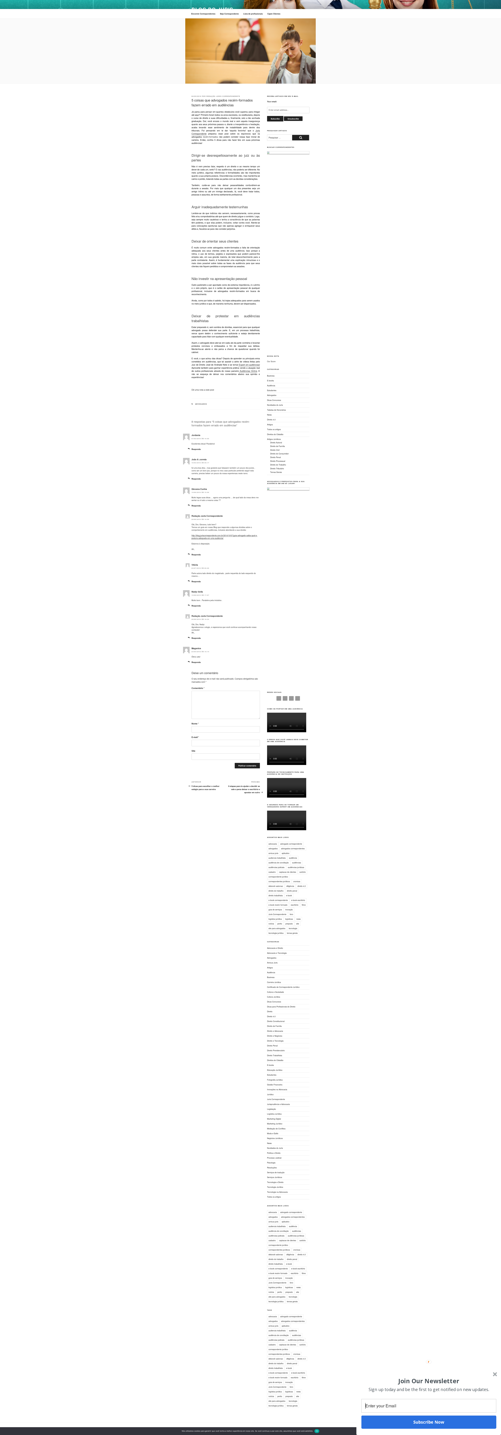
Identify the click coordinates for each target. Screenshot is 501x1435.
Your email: (272, 101)
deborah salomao (276, 886)
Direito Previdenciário (276, 1050)
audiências (296, 862)
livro (291, 914)
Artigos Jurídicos (274, 439)
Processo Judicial (274, 1157)
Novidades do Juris (275, 405)
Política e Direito (274, 1153)
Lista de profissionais (253, 13)
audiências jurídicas (296, 867)
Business (271, 375)
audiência (293, 858)
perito (279, 923)
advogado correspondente (291, 843)
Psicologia (271, 1162)
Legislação (271, 1109)
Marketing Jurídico (274, 1123)
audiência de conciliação (279, 862)
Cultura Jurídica (273, 996)
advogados (273, 848)
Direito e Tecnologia (275, 1040)
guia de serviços (275, 909)
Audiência (271, 385)
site (297, 923)
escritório (294, 905)
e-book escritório (298, 900)
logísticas (289, 919)
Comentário (198, 688)
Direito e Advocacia (275, 1031)
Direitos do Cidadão (275, 434)
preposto (289, 923)
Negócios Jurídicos (275, 1138)
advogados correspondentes (293, 848)
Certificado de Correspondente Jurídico (283, 987)
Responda (196, 449)
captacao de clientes (287, 872)
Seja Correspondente (229, 13)
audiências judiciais (276, 867)
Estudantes (271, 390)
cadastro (272, 872)
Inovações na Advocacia (277, 1089)
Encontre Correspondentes (203, 13)
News (269, 414)
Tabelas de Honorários (276, 410)
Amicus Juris (272, 962)
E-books (270, 380)
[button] (428, 1380)
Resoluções (272, 1167)
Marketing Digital (274, 1118)
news (298, 919)
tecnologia (293, 928)
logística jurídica (275, 919)
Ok (317, 1431)
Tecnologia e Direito (275, 1182)
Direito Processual (277, 461)
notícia (271, 923)
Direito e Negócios (274, 1036)
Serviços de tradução (276, 1172)
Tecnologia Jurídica (275, 1187)
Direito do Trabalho (278, 464)
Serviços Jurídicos (274, 1177)
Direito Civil (274, 450)
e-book (289, 895)
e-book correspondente (278, 900)
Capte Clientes (273, 13)
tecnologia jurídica (276, 933)
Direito (269, 1011)
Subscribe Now (428, 1422)
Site (193, 750)
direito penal (292, 890)
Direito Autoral (276, 442)
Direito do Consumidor (279, 453)
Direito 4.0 (271, 419)
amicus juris (273, 853)
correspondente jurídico (278, 876)
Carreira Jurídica (274, 982)
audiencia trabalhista (277, 858)
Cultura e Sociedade (275, 992)
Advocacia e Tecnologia (277, 953)
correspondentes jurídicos (279, 881)
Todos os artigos (274, 429)
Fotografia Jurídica (275, 1079)
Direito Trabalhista (274, 1055)
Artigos (270, 424)
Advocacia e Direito (275, 948)
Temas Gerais (276, 472)
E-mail (195, 737)
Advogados (201, 404)
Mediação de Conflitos (276, 1128)
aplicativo (285, 853)
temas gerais (292, 933)
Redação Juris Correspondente (223, 96)
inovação (289, 909)
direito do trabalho (276, 890)
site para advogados (277, 928)
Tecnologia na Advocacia (277, 1192)
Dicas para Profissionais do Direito (281, 1006)
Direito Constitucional (276, 1021)
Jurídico (270, 1094)
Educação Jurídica (274, 1070)
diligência (290, 886)
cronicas (296, 881)
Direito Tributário (277, 468)
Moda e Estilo (272, 1133)
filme (304, 905)
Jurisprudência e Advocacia (278, 1104)
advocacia (273, 843)
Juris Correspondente (277, 914)
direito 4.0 (301, 886)
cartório (302, 872)
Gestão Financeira (274, 1084)
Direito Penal (275, 457)
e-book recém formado (278, 905)
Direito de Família (277, 446)
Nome (195, 723)
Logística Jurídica (274, 1114)
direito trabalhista (276, 895)
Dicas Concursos (274, 400)
